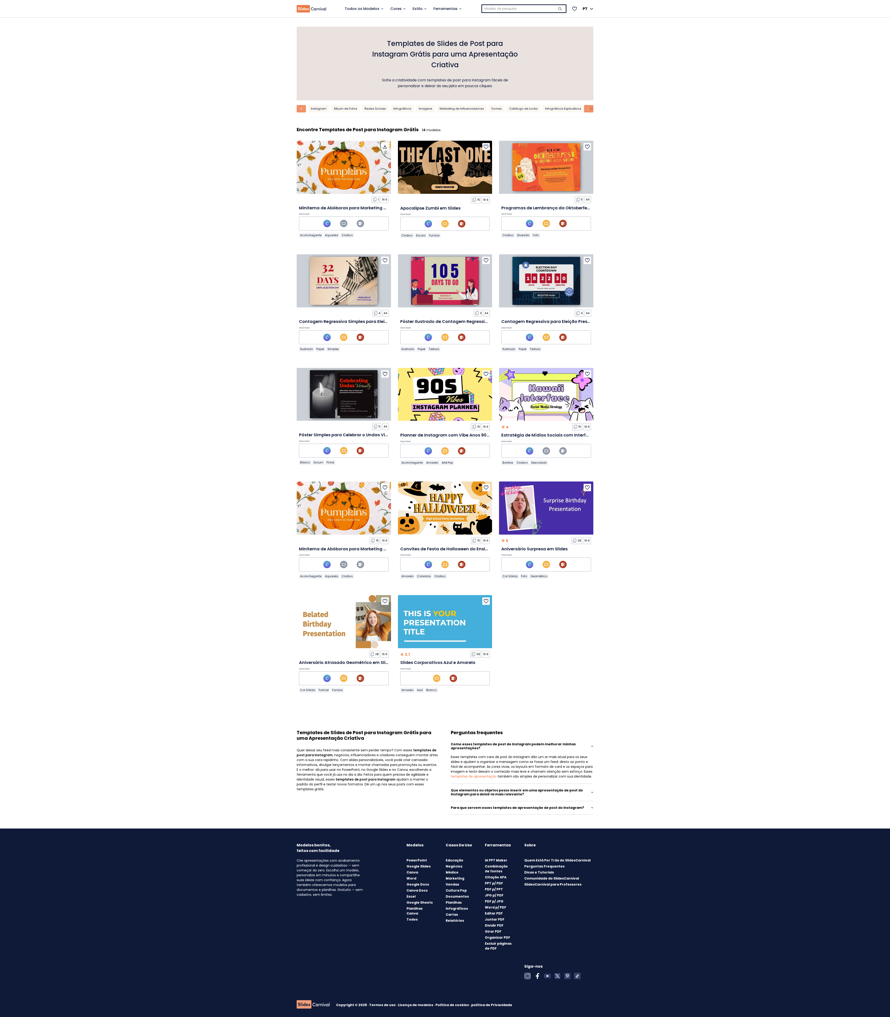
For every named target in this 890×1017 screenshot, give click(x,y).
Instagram (318, 108)
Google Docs (418, 884)
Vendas (452, 884)
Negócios (454, 866)
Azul (420, 690)
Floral (330, 462)
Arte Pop (447, 463)
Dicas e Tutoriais (539, 872)
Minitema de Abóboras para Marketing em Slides (351, 208)
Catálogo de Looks (523, 108)
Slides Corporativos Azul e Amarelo (437, 662)
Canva (412, 872)
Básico (305, 462)
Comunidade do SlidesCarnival (551, 878)
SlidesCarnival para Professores (553, 884)
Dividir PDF (494, 925)
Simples (333, 349)
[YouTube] (547, 976)
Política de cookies (452, 1005)
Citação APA (495, 877)
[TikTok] (577, 976)
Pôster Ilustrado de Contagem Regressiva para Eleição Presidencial (472, 321)
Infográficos (402, 108)
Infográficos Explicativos (563, 108)
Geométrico (539, 576)
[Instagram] (527, 976)
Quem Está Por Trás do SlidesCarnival (557, 860)
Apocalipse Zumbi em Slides (430, 208)
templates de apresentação (474, 776)
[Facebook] (537, 976)
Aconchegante (310, 235)
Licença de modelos (416, 1005)
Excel (411, 896)
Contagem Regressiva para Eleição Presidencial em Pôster (564, 321)
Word (411, 878)
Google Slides (419, 866)
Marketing (455, 878)
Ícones (496, 108)
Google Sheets (420, 902)
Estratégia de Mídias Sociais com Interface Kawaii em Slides (566, 435)
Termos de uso (382, 1005)
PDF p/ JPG (494, 901)
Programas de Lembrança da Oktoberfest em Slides (557, 208)
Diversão (523, 235)
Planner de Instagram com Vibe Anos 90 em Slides (454, 435)
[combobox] (524, 8)
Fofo (536, 235)
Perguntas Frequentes (544, 866)
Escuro (421, 235)
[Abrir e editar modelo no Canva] (327, 223)
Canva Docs (417, 890)
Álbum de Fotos (345, 108)
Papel (320, 349)
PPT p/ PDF (494, 883)
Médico (452, 872)
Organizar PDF (497, 937)
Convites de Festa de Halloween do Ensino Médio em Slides (463, 549)
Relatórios (455, 920)
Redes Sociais (375, 108)
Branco (431, 690)
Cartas (452, 914)
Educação (454, 860)
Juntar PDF (494, 919)
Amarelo (432, 463)
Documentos (457, 896)
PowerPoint (417, 860)
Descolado (539, 463)
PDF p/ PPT (494, 889)
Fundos (434, 235)
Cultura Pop (456, 890)
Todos (412, 919)
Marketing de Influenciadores (462, 108)
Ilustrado (306, 349)
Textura (434, 349)
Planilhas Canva (415, 911)
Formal (324, 690)
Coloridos (424, 576)
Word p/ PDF (495, 907)
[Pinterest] (567, 976)
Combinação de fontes (496, 869)
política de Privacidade (491, 1005)
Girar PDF (493, 931)
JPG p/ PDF (494, 895)
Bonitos (507, 463)
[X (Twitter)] (557, 976)
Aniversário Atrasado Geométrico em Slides (346, 662)
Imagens (425, 108)
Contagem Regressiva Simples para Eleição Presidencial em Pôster (371, 321)
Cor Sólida (510, 576)
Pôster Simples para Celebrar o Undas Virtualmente (354, 435)
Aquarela (331, 235)
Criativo (347, 235)
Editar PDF (494, 913)
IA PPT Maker (496, 860)
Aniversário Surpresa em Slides (534, 549)
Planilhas (454, 902)
